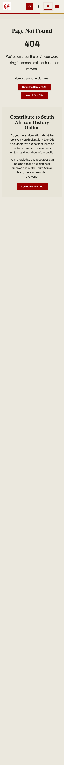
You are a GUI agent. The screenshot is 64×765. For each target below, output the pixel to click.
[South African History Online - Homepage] (7, 6)
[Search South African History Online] (29, 6)
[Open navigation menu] (57, 6)
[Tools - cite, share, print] (39, 6)
